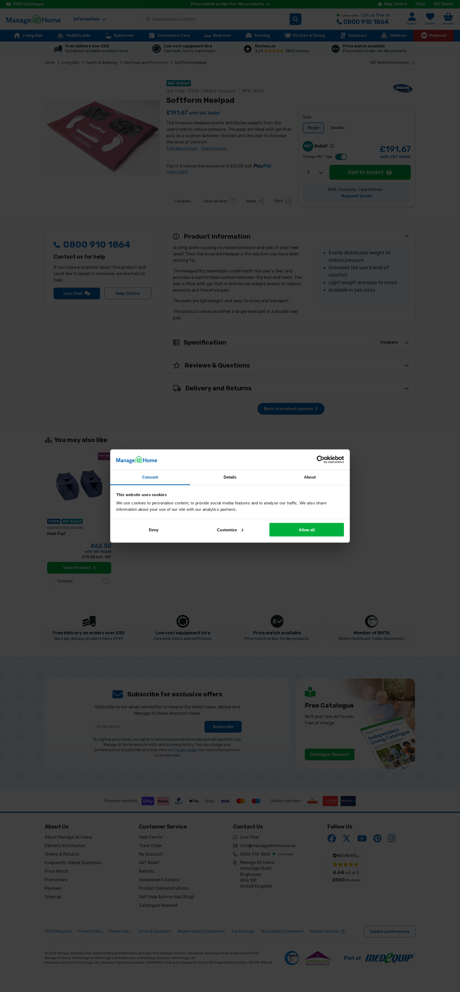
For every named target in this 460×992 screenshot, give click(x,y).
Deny (153, 529)
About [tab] (310, 477)
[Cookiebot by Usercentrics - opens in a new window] (320, 459)
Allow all (307, 529)
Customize (227, 529)
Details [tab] (230, 477)
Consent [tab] (150, 477)
